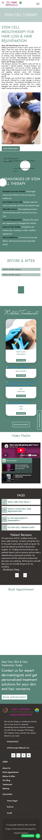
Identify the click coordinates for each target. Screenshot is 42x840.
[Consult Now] (37, 835)
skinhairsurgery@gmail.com (18, 747)
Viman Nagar (12, 800)
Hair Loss (21, 407)
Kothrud (10, 807)
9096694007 (12, 741)
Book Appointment (10, 149)
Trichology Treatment (21, 353)
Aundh (9, 813)
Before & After (9, 776)
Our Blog (6, 780)
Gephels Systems (21, 833)
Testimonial (7, 784)
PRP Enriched (21, 390)
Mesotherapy (21, 371)
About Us (6, 768)
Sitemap (6, 788)
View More (21, 360)
